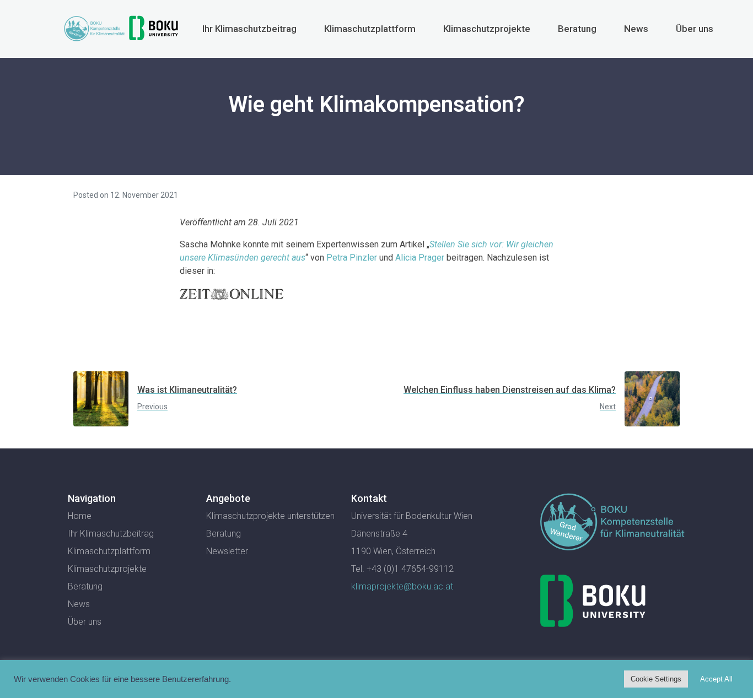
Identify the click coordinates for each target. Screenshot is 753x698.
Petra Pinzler (351, 257)
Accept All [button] (716, 679)
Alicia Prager (419, 257)
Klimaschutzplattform (370, 28)
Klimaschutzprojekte (486, 28)
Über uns (694, 28)
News (636, 28)
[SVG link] (612, 524)
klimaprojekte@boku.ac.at (402, 586)
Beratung (577, 28)
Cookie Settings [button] (656, 679)
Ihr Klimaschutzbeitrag (249, 28)
